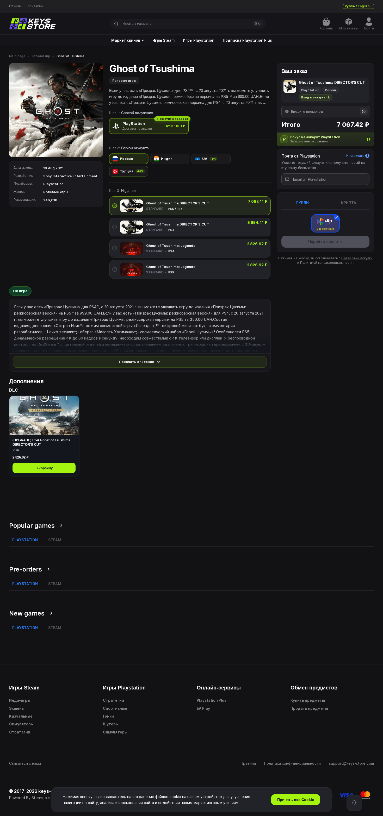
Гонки (108, 716)
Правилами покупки (357, 258)
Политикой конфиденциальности (326, 263)
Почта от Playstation (300, 156)
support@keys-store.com (351, 763)
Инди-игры (19, 700)
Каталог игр (41, 56)
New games (27, 613)
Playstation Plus (211, 700)
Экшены (16, 708)
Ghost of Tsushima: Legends (170, 245)
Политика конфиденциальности (292, 763)
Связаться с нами (25, 763)
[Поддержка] (354, 803)
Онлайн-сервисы (219, 688)
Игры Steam (163, 40)
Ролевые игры (124, 81)
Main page (17, 56)
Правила (248, 763)
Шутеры (111, 724)
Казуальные (21, 716)
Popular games (32, 525)
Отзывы (15, 6)
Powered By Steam (26, 797)
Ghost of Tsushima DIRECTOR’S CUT (177, 203)
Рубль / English (357, 6)
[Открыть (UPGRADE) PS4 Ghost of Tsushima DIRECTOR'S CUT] (44, 436)
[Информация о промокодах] (364, 111)
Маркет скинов (125, 40)
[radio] (149, 126)
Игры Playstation (198, 40)
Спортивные (115, 708)
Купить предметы (308, 700)
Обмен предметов (314, 688)
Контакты (35, 6)
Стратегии (19, 732)
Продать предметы (309, 708)
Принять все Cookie (295, 800)
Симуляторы (21, 724)
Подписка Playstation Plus (247, 40)
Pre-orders (25, 569)
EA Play (203, 708)
